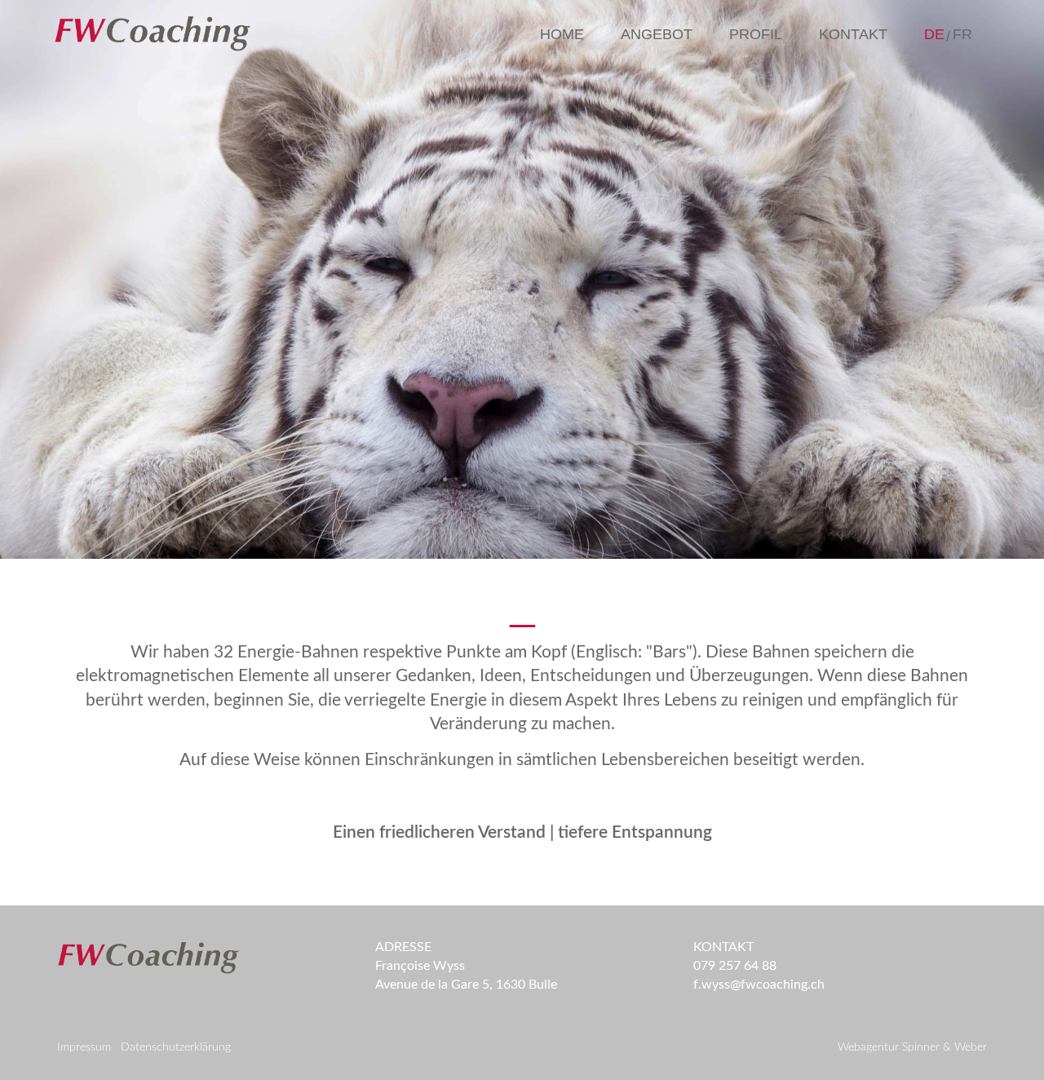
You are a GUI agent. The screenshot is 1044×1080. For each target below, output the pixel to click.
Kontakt (853, 34)
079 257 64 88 (734, 965)
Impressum (84, 1047)
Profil (755, 34)
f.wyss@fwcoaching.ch (759, 984)
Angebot (656, 34)
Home (562, 34)
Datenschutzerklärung (176, 1047)
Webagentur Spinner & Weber (912, 1047)
